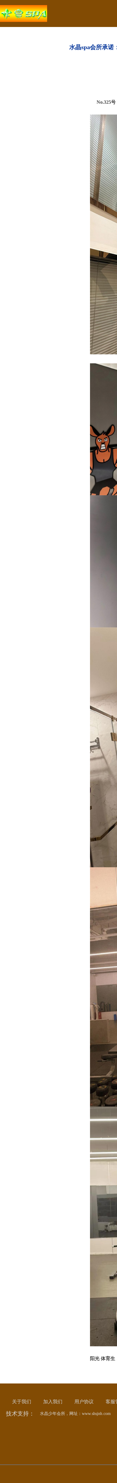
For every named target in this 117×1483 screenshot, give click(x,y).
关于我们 (21, 1401)
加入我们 (52, 1401)
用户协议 (84, 1401)
